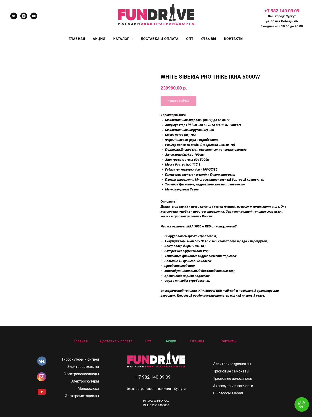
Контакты (233, 39)
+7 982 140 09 (279, 10)
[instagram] (23, 16)
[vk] (13, 16)
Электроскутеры (85, 381)
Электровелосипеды (81, 374)
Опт (189, 39)
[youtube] (33, 16)
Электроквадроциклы (232, 364)
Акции (99, 39)
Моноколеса (88, 388)
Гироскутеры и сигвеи (80, 359)
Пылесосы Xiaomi (228, 393)
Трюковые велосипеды (233, 378)
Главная (77, 39)
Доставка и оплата (160, 39)
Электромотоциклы (82, 396)
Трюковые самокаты (231, 371)
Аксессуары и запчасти (233, 386)
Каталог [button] (121, 39)
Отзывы (208, 39)
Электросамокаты (83, 366)
